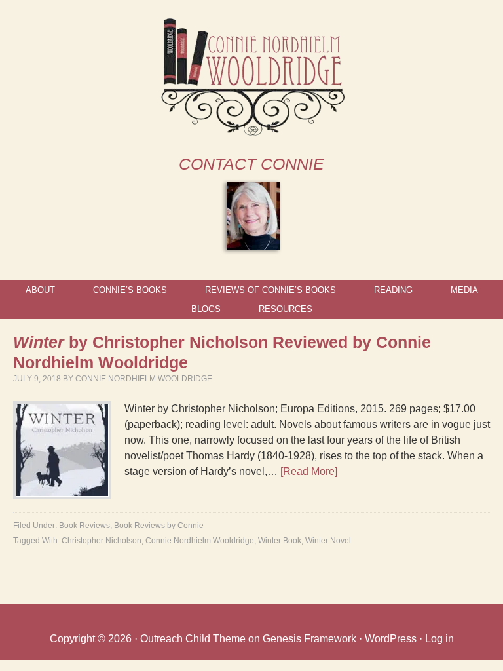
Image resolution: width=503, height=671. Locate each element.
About (40, 290)
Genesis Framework (309, 638)
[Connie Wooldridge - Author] (251, 130)
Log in (439, 638)
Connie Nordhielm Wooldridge (143, 378)
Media (464, 290)
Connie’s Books (130, 290)
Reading (393, 290)
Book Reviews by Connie (159, 525)
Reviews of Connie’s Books (270, 290)
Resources (285, 309)
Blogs (206, 309)
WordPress (391, 638)
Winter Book (279, 540)
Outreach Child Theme (193, 638)
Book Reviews (84, 525)
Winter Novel (328, 540)
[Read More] (308, 471)
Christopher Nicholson (101, 540)
